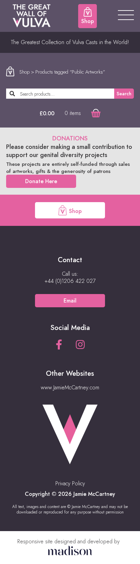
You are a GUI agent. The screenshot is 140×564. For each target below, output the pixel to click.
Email (70, 301)
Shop (24, 72)
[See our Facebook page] (59, 344)
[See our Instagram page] (80, 344)
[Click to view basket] (96, 113)
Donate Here (41, 181)
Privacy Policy (70, 483)
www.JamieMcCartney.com (70, 387)
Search (124, 93)
